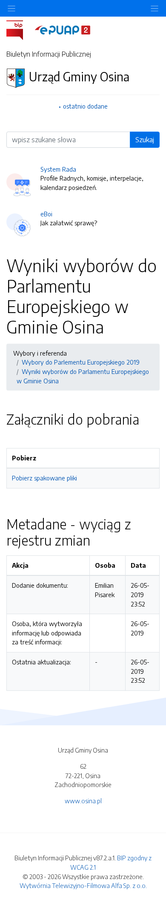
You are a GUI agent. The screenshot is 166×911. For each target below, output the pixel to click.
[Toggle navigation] (154, 8)
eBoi (46, 214)
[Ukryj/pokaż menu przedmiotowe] (11, 8)
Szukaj (144, 139)
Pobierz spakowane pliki (44, 478)
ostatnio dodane (85, 106)
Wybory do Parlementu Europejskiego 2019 (81, 362)
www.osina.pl (83, 801)
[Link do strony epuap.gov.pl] (62, 29)
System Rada (58, 169)
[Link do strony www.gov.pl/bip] (19, 29)
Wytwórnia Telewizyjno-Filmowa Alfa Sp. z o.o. (83, 885)
